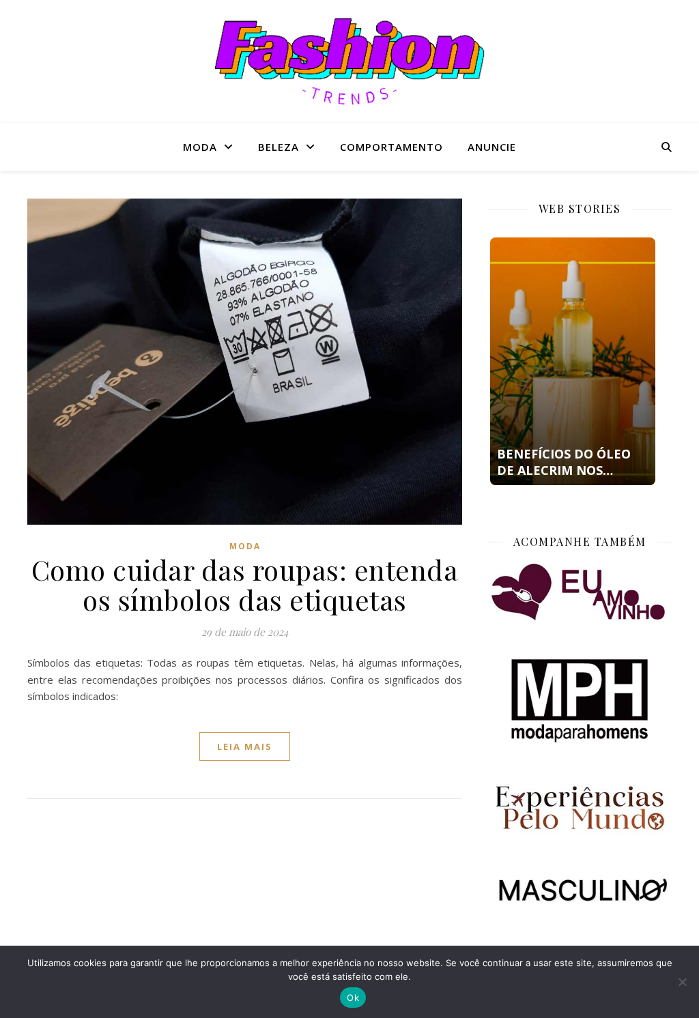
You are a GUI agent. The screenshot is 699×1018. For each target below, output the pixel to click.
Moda (200, 147)
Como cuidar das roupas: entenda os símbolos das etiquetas (245, 584)
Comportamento (391, 147)
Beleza (278, 147)
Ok (353, 997)
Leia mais (244, 746)
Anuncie (492, 147)
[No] (682, 982)
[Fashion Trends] (349, 61)
